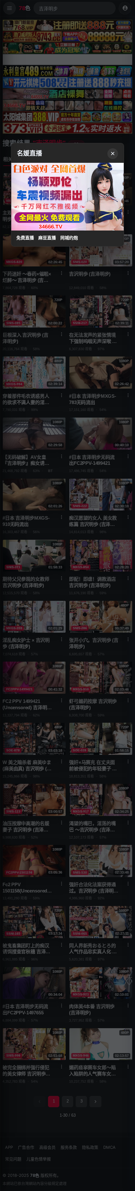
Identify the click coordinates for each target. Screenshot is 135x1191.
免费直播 (25, 237)
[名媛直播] (67, 595)
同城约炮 (69, 237)
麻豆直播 (47, 237)
